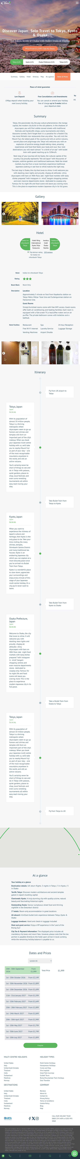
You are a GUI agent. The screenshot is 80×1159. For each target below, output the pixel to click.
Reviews (43, 1091)
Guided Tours (44, 1075)
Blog (41, 1106)
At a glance (50, 77)
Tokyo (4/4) (64, 62)
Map (42, 77)
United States (8, 1063)
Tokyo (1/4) (17, 62)
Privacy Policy (44, 1098)
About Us (43, 1093)
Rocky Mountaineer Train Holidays (52, 1078)
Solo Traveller (45, 1080)
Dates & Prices (62, 77)
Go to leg (12, 412)
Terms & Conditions (47, 1101)
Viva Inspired (44, 1070)
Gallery (22, 77)
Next (76, 213)
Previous (3, 213)
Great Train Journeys (47, 1073)
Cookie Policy (44, 1103)
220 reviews (48, 252)
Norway (6, 1080)
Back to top (72, 1148)
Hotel (29, 77)
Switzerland (8, 1075)
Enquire (40, 1045)
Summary (14, 77)
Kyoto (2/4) (30, 62)
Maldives (7, 1078)
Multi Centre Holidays (47, 1063)
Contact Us (44, 1096)
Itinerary (36, 77)
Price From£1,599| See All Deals (40, 48)
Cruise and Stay (45, 1068)
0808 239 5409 (57, 1118)
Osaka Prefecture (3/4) (46, 62)
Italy (5, 1065)
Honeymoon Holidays (47, 1065)
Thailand (7, 1070)
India (6, 1073)
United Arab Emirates (11, 1068)
